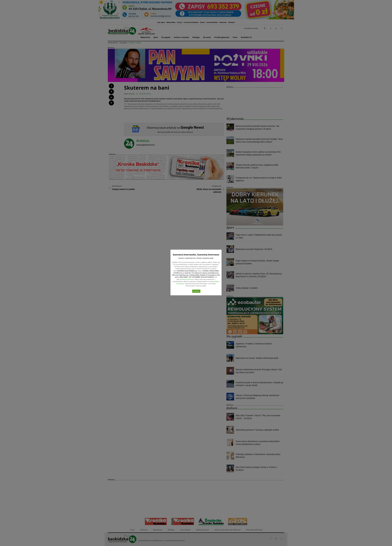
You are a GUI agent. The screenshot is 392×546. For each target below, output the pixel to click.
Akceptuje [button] (196, 291)
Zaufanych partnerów (187, 279)
